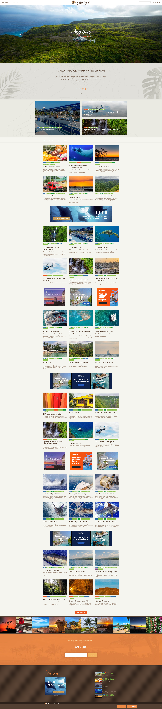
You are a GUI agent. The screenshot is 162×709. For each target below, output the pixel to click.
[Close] (96, 107)
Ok (121, 706)
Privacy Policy (132, 706)
